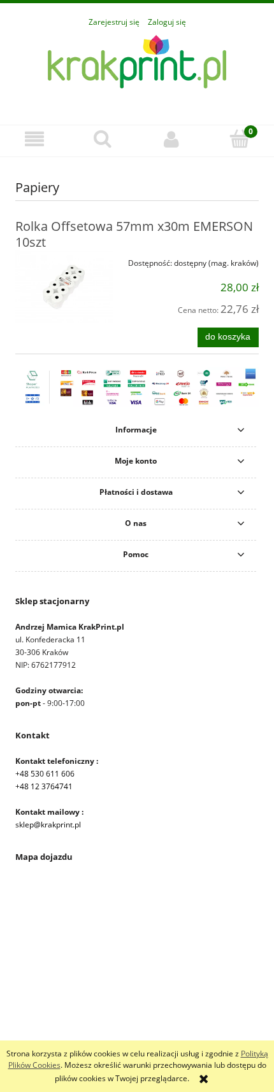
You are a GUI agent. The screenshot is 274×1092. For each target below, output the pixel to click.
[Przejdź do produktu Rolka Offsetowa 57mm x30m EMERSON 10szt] (64, 286)
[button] (34, 139)
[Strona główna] (137, 69)
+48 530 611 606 (45, 773)
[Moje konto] (171, 139)
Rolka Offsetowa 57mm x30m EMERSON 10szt (134, 234)
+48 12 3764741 (44, 786)
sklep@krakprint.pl (48, 824)
